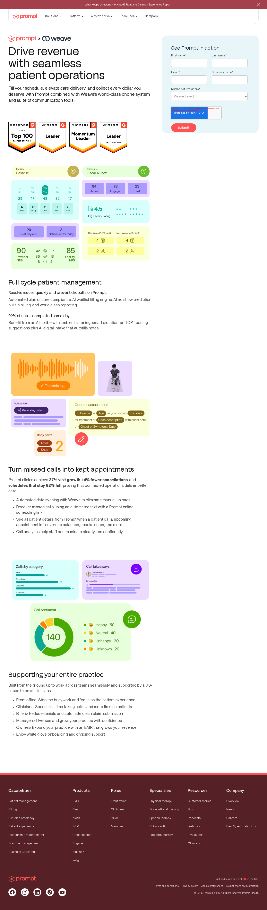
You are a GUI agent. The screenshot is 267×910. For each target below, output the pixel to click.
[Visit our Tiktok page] (50, 892)
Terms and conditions (166, 885)
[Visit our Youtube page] (62, 892)
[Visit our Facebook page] (12, 892)
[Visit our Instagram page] (25, 892)
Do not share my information (242, 885)
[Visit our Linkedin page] (37, 892)
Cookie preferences (212, 885)
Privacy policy (190, 885)
